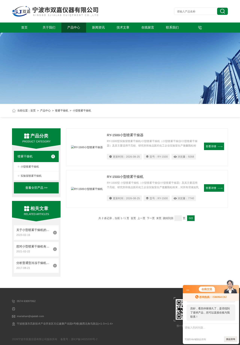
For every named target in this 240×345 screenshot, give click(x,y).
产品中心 (73, 27)
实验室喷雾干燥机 (31, 175)
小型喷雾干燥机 (30, 166)
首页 (24, 27)
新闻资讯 (98, 27)
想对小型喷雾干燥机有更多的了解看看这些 (33, 246)
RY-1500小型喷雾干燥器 (125, 135)
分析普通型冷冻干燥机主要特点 (33, 263)
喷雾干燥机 (61, 110)
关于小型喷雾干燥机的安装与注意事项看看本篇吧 (33, 230)
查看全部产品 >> (36, 187)
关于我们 (49, 27)
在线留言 (147, 27)
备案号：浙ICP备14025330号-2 (79, 339)
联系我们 (172, 27)
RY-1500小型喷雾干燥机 (125, 177)
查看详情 (211, 146)
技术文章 (123, 27)
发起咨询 (230, 339)
